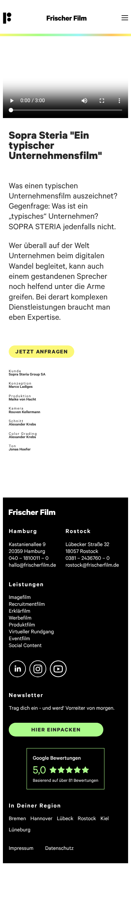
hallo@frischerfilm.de (32, 564)
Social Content (25, 645)
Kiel (104, 818)
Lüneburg (20, 829)
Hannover (42, 818)
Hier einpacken (56, 729)
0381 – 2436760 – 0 (88, 557)
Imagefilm (20, 596)
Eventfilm (19, 638)
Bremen (17, 818)
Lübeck (65, 818)
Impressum (21, 847)
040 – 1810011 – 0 (28, 557)
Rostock (87, 818)
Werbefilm (20, 617)
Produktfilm (22, 624)
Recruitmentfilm (27, 603)
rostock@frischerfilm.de (92, 564)
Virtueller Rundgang (31, 631)
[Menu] (125, 18)
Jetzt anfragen (41, 351)
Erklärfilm (19, 610)
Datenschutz (59, 847)
